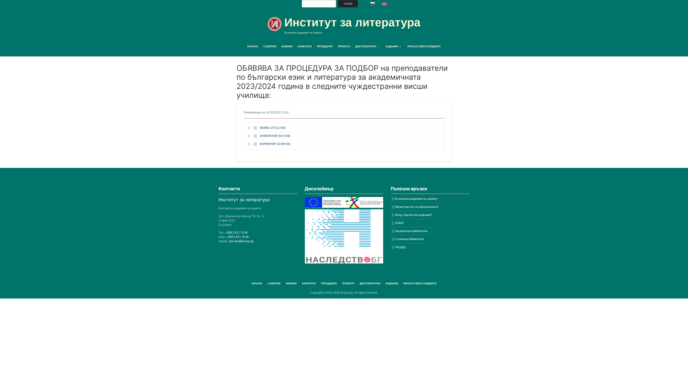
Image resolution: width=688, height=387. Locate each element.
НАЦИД (399, 247)
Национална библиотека (410, 231)
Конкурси (305, 46)
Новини (286, 46)
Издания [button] (392, 46)
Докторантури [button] (365, 46)
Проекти (344, 46)
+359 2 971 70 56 (236, 232)
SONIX (399, 222)
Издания (392, 283)
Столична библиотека (409, 239)
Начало (252, 46)
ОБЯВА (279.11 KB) (272, 127)
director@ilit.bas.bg (241, 241)
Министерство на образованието (416, 206)
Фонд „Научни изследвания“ (413, 214)
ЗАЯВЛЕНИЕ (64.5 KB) (275, 135)
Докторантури (370, 283)
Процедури (325, 46)
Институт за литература (352, 22)
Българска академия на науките (416, 198)
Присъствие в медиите (424, 46)
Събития (269, 46)
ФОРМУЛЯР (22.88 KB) (275, 143)
